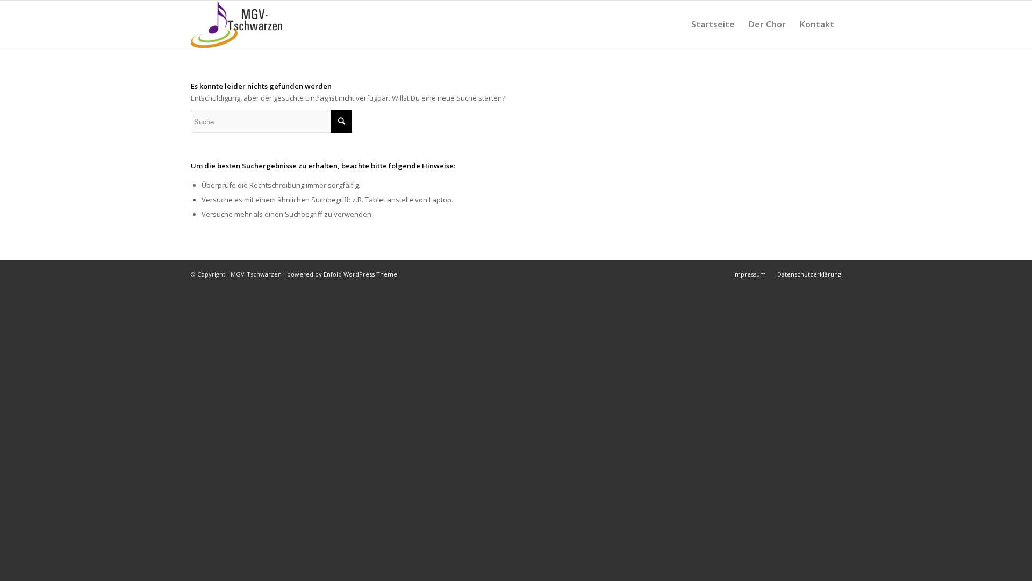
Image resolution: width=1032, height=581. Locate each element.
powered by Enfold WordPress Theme (342, 274)
